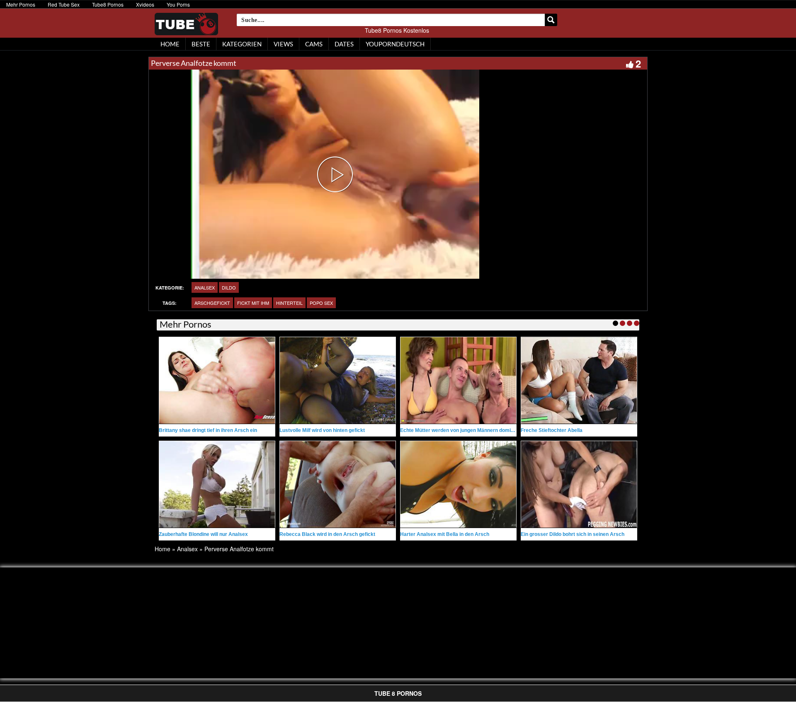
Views (283, 44)
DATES (344, 44)
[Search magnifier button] (551, 20)
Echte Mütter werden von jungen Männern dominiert (461, 430)
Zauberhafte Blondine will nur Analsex (203, 534)
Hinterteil (289, 302)
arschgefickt (212, 302)
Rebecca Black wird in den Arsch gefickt (327, 534)
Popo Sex (321, 302)
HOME (170, 44)
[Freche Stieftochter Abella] (579, 380)
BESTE (201, 44)
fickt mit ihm (253, 302)
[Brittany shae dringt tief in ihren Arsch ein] (217, 380)
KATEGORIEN (242, 44)
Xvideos (145, 4)
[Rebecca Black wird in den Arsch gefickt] (337, 484)
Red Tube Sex (64, 4)
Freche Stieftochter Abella (551, 430)
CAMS (314, 44)
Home (162, 549)
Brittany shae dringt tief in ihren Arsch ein (208, 430)
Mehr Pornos (20, 4)
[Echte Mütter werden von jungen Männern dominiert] (458, 380)
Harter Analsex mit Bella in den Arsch (444, 534)
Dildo (229, 287)
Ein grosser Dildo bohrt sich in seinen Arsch (572, 534)
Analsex (204, 287)
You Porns (178, 4)
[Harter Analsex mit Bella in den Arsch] (458, 484)
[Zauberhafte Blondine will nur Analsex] (217, 484)
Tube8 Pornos (108, 4)
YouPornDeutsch (395, 44)
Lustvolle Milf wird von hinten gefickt (322, 430)
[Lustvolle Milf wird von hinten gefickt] (337, 380)
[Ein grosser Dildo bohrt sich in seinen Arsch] (579, 484)
